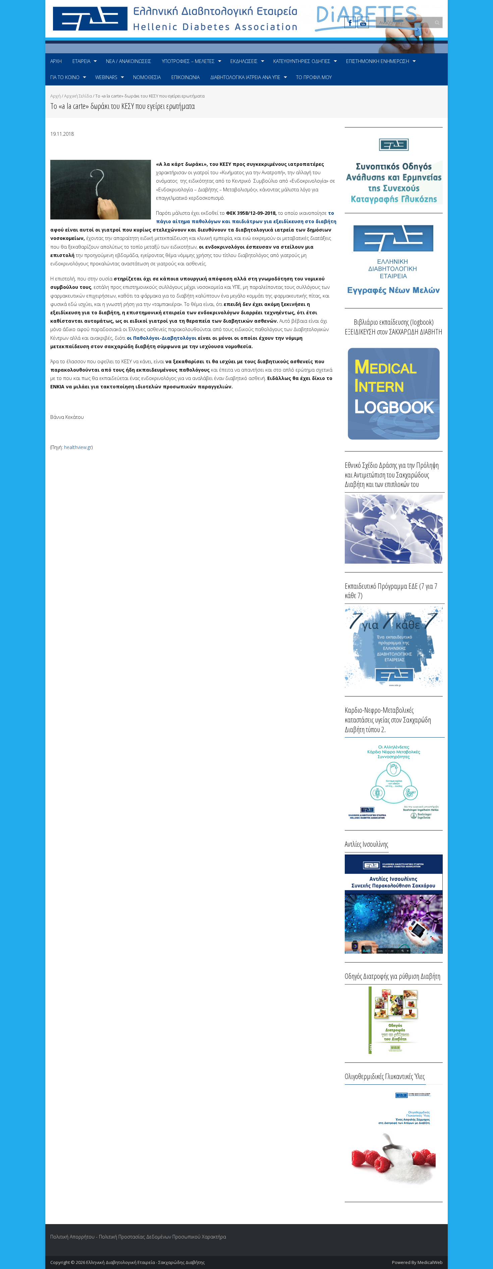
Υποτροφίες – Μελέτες (188, 61)
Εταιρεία (81, 61)
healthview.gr (78, 447)
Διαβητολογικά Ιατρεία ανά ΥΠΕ (245, 77)
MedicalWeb (430, 1262)
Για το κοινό (64, 77)
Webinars (106, 77)
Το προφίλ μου (314, 77)
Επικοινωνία (185, 77)
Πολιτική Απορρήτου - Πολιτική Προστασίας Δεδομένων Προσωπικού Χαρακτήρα (138, 1236)
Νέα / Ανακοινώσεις (128, 61)
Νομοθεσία (147, 77)
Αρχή (56, 61)
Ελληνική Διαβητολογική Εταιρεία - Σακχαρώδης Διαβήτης (145, 1262)
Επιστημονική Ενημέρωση (377, 61)
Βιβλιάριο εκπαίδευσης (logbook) (394, 322)
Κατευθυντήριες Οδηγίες (301, 61)
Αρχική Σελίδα (78, 96)
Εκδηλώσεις (244, 61)
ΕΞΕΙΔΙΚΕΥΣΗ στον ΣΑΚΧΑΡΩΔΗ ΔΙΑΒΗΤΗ (393, 331)
